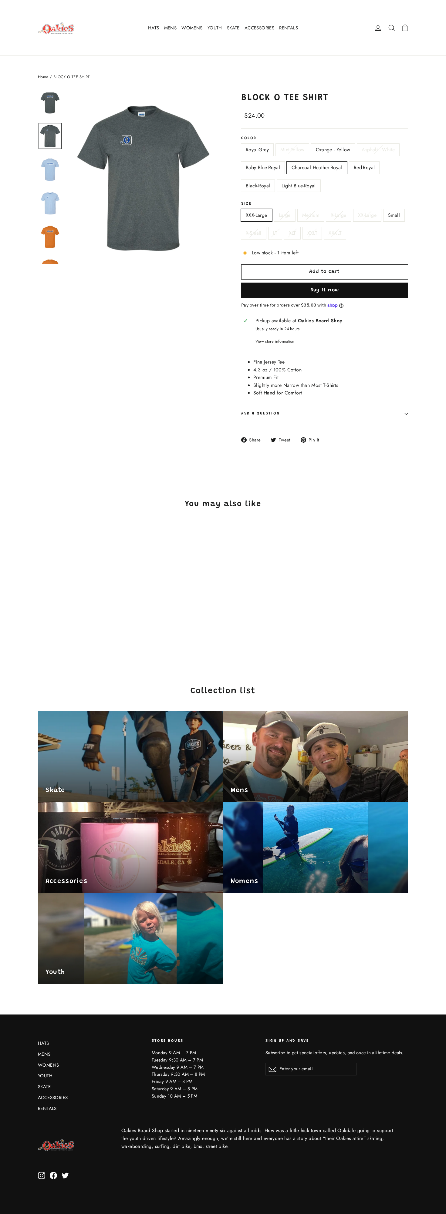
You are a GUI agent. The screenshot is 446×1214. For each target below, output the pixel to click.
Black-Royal (258, 185)
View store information (275, 341)
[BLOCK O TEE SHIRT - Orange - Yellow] (56, 626)
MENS (170, 28)
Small (394, 215)
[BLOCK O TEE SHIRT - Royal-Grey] (41, 626)
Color (249, 138)
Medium (310, 215)
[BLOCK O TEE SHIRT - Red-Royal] (87, 626)
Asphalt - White (378, 149)
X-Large (338, 215)
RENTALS (288, 28)
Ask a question (260, 413)
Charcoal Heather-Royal (317, 167)
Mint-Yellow (292, 149)
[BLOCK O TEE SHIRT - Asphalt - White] (64, 626)
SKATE (233, 28)
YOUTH (215, 28)
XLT (292, 233)
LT (275, 233)
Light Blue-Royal (299, 185)
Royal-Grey (257, 149)
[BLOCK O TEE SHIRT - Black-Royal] (94, 626)
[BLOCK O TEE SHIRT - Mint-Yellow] (49, 626)
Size (246, 204)
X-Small (254, 233)
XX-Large (367, 215)
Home (43, 77)
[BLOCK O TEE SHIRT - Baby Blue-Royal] (72, 626)
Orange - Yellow (333, 149)
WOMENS (191, 28)
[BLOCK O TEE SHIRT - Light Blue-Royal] (41, 632)
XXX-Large (256, 215)
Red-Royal (364, 167)
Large (285, 215)
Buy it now (324, 290)
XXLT (312, 233)
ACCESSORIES (259, 28)
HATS (153, 28)
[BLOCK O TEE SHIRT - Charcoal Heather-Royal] (79, 626)
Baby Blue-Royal (263, 167)
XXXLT (335, 233)
